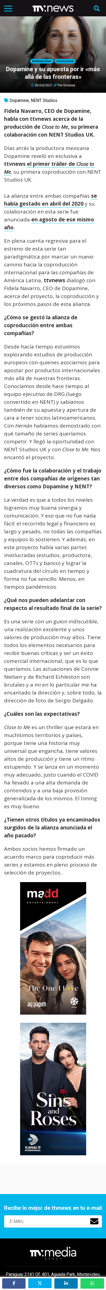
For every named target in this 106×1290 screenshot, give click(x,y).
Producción (65, 61)
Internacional (42, 61)
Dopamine (19, 100)
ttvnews (69, 85)
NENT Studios (44, 100)
